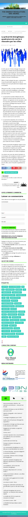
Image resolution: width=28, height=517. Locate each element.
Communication (6, 292)
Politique (4, 317)
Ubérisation (20, 333)
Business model (10, 289)
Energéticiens (19, 306)
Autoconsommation (14, 286)
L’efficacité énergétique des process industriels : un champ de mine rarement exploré (13, 492)
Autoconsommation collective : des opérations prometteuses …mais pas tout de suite (13, 405)
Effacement (18, 303)
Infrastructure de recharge (9, 311)
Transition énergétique (8, 333)
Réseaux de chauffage (7, 322)
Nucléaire (21, 314)
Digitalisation (6, 300)
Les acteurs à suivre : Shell (9, 500)
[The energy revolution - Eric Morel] (14, 8)
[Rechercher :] (14, 26)
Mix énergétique (12, 314)
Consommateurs (21, 295)
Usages (4, 336)
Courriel (3, 217)
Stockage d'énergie (7, 328)
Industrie (13, 309)
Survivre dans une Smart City (10, 440)
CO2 (24, 289)
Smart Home (13, 325)
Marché (4, 314)
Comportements (17, 292)
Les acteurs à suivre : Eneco (10, 482)
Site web (3, 221)
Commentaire (4, 202)
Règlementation (14, 320)
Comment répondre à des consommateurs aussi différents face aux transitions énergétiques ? (13, 436)
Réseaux (23, 320)
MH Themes (14, 513)
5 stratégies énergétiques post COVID (12, 417)
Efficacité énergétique (8, 306)
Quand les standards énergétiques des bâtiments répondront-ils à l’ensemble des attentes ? (13, 461)
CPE (8, 297)
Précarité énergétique (11, 172)
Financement (5, 309)
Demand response (15, 297)
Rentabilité (5, 320)
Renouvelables (16, 317)
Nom (2, 213)
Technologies (5, 331)
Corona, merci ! (7, 432)
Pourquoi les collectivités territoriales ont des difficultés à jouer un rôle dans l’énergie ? (13, 486)
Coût (3, 297)
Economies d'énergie (7, 303)
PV (10, 317)
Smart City (5, 325)
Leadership (21, 311)
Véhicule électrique (13, 336)
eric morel (13, 45)
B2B (23, 286)
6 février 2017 (6, 45)
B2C (3, 289)
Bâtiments (18, 289)
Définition (14, 300)
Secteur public (19, 322)
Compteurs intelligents (8, 295)
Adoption (4, 286)
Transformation (15, 331)
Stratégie (16, 328)
